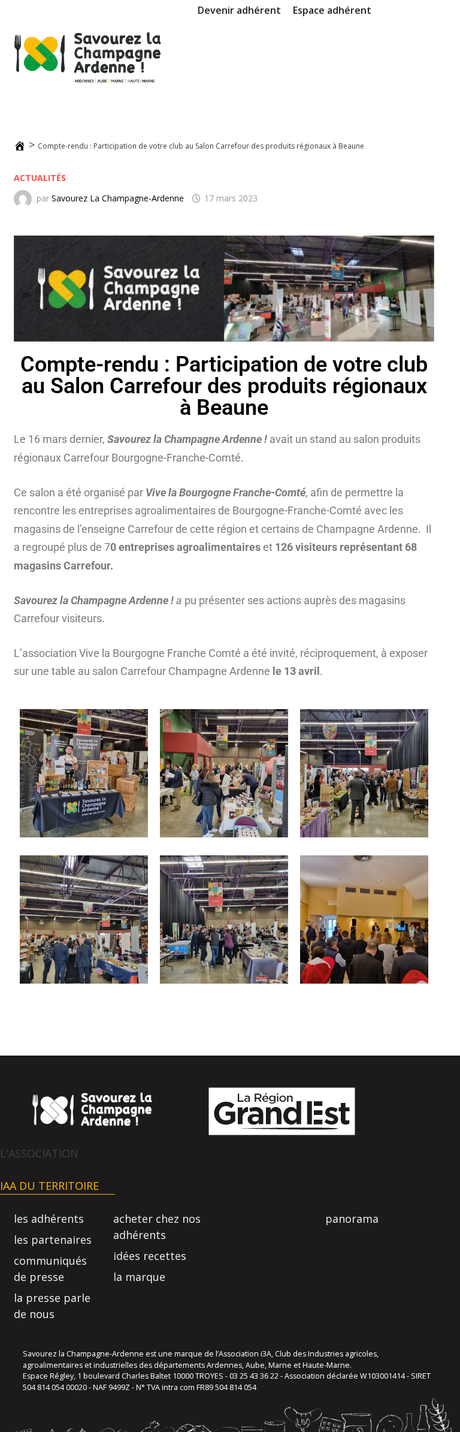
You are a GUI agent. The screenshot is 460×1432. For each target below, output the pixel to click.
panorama (352, 1218)
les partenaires (53, 1239)
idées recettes (149, 1256)
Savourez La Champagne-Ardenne (118, 198)
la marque (139, 1277)
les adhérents (49, 1218)
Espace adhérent (332, 10)
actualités (40, 177)
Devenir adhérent (239, 10)
